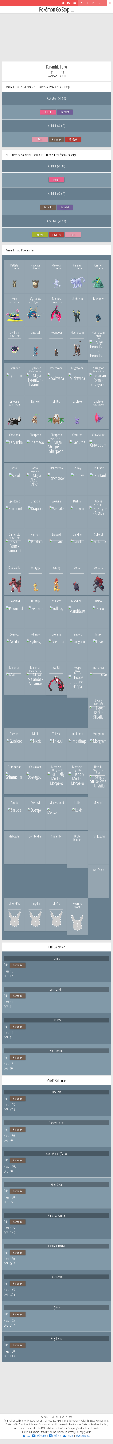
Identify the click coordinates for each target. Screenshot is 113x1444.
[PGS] (63, 3)
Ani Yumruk (56, 1049)
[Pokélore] (75, 3)
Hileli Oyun (56, 1183)
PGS (27, 1434)
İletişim (69, 1434)
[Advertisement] (56, 36)
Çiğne (56, 1306)
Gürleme (56, 1018)
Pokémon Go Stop (54, 9)
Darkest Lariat (56, 1121)
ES (93, 3)
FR (99, 3)
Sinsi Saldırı (56, 988)
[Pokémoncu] (69, 3)
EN (81, 3)
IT (104, 3)
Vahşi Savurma (56, 1214)
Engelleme (56, 1337)
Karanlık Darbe (56, 1244)
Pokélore (56, 1434)
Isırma (56, 957)
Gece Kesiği (56, 1275)
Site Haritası (85, 1434)
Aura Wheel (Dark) (56, 1152)
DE (87, 3)
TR (110, 3)
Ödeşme (56, 1090)
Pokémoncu (40, 1434)
